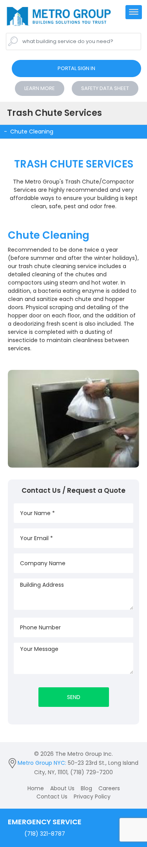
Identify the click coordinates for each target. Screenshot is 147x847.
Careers (109, 788)
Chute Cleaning (31, 131)
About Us (62, 788)
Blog (86, 788)
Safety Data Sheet (105, 88)
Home (35, 788)
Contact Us (51, 796)
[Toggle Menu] (133, 15)
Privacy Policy (92, 796)
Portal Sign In (76, 68)
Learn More (39, 88)
